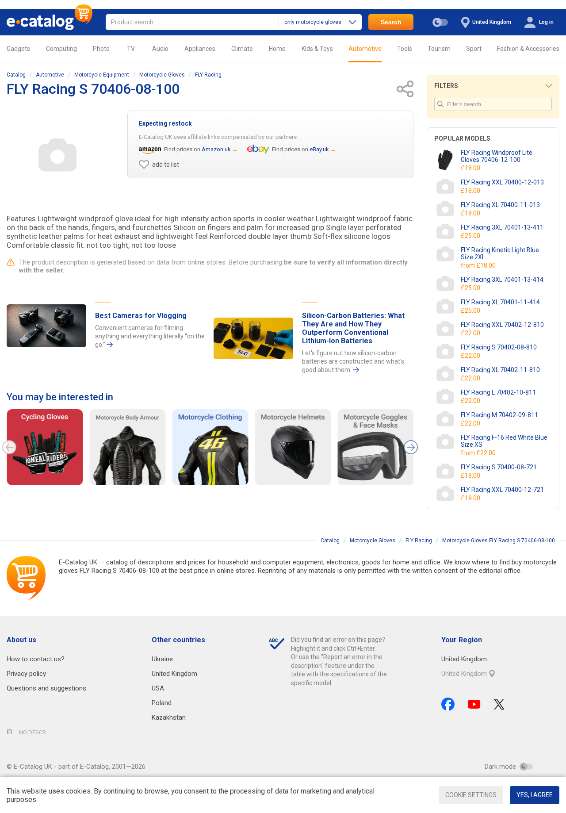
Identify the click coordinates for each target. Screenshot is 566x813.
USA (158, 688)
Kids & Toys (317, 48)
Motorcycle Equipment (101, 75)
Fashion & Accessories (528, 48)
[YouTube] (474, 704)
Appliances (199, 48)
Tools (404, 48)
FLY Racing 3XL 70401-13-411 (502, 227)
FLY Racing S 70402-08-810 (499, 347)
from (479, 265)
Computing (61, 48)
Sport (474, 48)
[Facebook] (448, 704)
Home (277, 48)
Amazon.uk (216, 149)
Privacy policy (26, 674)
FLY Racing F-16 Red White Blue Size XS (504, 441)
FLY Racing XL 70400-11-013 (500, 204)
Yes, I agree (534, 794)
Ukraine (162, 659)
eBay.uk (319, 149)
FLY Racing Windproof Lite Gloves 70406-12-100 (496, 156)
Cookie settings (471, 794)
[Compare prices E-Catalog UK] (49, 22)
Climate (242, 48)
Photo (101, 48)
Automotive (365, 48)
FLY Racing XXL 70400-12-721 (502, 489)
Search (391, 22)
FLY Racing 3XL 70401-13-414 (502, 279)
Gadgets (18, 48)
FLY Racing (208, 75)
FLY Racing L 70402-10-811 (498, 392)
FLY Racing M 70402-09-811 (499, 414)
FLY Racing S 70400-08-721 (499, 467)
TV (131, 48)
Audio (160, 48)
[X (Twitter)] (499, 704)
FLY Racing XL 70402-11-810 (500, 369)
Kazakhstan (169, 717)
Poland (162, 703)
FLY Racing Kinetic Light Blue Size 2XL (500, 253)
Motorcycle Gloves (162, 75)
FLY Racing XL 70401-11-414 (500, 302)
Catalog (16, 75)
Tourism (439, 48)
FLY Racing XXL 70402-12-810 (502, 324)
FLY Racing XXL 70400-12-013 (502, 182)
